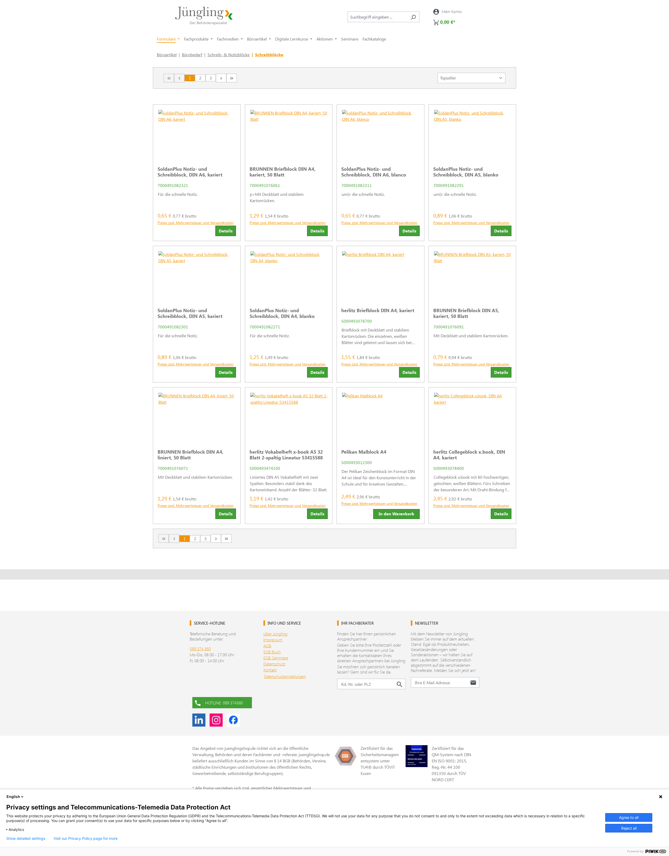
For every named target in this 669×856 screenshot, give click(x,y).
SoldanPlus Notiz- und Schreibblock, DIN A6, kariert (190, 172)
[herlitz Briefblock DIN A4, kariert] (380, 274)
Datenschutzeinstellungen (285, 676)
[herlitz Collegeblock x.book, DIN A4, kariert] (472, 416)
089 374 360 (200, 648)
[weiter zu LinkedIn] (198, 720)
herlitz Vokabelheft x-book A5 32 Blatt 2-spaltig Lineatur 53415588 (286, 454)
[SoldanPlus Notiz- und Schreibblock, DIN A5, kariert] (197, 274)
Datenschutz (274, 663)
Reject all (629, 828)
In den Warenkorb (396, 513)
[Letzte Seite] (231, 78)
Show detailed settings (25, 838)
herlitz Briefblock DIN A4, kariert (377, 310)
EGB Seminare (275, 657)
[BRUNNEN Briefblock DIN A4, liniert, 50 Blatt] (197, 416)
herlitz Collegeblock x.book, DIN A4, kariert (469, 454)
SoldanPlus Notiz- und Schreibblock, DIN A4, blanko (282, 313)
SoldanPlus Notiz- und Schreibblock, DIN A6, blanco (373, 172)
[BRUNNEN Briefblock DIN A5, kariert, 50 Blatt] (472, 274)
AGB (267, 645)
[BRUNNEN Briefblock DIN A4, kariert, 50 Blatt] (289, 133)
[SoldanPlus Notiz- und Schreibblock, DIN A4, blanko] (289, 274)
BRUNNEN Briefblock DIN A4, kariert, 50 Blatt (282, 172)
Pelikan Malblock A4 (363, 452)
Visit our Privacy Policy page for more (86, 838)
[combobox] (377, 17)
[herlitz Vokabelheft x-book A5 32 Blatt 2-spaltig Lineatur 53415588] (289, 416)
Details (226, 230)
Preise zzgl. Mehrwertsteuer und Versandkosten (196, 222)
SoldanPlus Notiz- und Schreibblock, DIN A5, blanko (465, 172)
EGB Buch (272, 651)
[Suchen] (413, 17)
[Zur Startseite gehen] (204, 16)
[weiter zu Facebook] (233, 720)
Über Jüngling (275, 633)
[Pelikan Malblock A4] (380, 416)
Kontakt (270, 669)
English (13, 796)
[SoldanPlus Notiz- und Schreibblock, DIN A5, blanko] (472, 133)
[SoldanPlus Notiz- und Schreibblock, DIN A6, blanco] (380, 133)
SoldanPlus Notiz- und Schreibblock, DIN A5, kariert (190, 313)
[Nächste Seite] (221, 78)
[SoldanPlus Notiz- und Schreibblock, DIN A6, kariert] (197, 133)
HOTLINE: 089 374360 (224, 702)
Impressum (272, 639)
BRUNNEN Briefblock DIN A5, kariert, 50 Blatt (466, 313)
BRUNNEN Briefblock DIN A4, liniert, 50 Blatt (190, 454)
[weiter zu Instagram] (216, 720)
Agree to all (628, 817)
